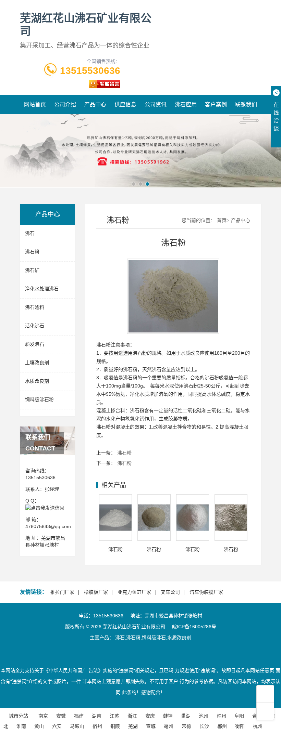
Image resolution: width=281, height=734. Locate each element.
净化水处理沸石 (42, 288)
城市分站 (18, 716)
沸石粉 (32, 251)
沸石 (30, 233)
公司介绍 (65, 104)
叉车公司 (170, 592)
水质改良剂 (37, 381)
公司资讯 (156, 104)
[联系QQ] (44, 507)
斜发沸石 (34, 344)
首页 (222, 220)
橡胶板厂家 (96, 592)
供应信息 (125, 104)
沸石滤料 (34, 307)
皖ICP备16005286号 (194, 626)
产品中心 (95, 104)
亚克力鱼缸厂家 (134, 592)
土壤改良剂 (37, 362)
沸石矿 (32, 270)
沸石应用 (186, 104)
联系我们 (246, 104)
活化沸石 (34, 325)
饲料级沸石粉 (39, 399)
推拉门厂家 (62, 592)
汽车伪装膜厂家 (206, 592)
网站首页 (35, 104)
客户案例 (216, 104)
